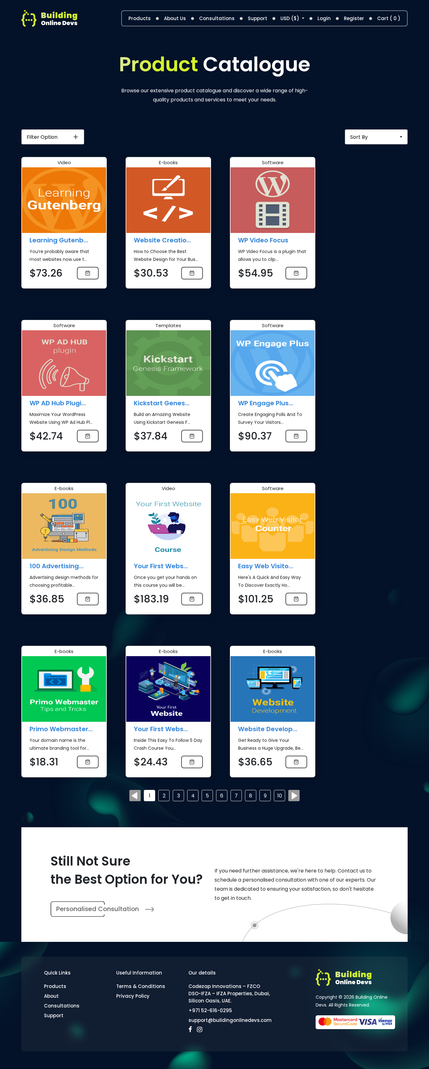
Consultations (217, 18)
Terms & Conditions (140, 986)
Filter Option (42, 137)
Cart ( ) (388, 18)
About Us (175, 18)
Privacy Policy (132, 996)
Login (324, 18)
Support (257, 18)
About (51, 996)
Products (139, 18)
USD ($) (290, 18)
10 (279, 795)
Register (354, 18)
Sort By (359, 137)
